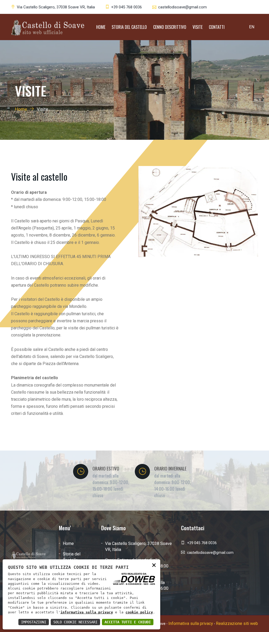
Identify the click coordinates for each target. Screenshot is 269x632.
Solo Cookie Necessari (75, 622)
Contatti (217, 27)
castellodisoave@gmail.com (182, 7)
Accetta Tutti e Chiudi (128, 622)
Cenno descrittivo (169, 27)
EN (251, 26)
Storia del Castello (129, 27)
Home (100, 27)
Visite (198, 27)
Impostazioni (33, 622)
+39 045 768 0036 (126, 7)
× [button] (154, 564)
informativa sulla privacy (86, 612)
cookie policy (139, 612)
